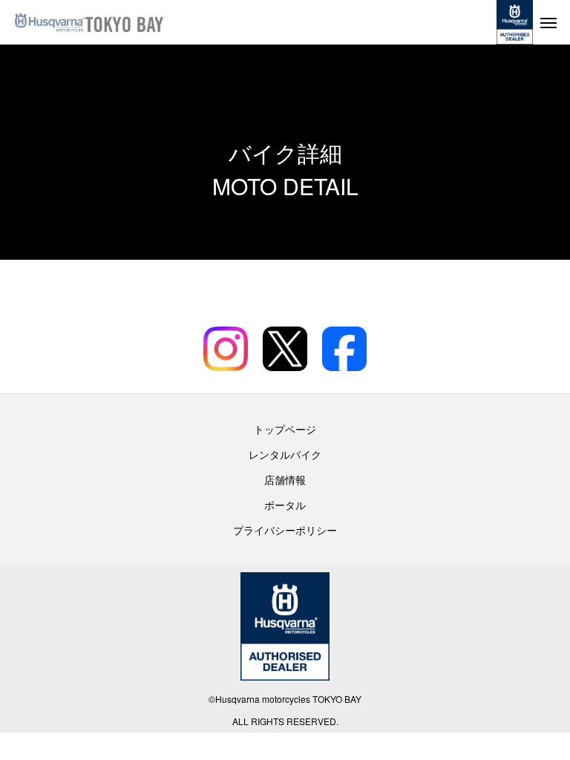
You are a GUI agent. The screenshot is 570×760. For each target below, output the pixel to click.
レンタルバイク (285, 454)
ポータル (285, 504)
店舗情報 (285, 479)
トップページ (285, 429)
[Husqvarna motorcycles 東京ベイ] (126, 22)
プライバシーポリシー (285, 530)
